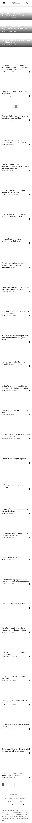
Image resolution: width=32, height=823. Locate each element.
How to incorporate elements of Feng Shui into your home (14, 363)
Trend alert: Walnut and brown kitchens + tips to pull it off (14, 216)
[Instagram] (8, 804)
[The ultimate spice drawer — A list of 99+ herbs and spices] (16, 254)
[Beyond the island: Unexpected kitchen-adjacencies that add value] (16, 131)
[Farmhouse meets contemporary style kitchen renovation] (16, 524)
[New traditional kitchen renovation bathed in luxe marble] (16, 181)
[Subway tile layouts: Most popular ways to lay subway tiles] (16, 107)
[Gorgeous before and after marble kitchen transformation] (16, 302)
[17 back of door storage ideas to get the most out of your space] (16, 500)
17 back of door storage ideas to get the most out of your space (16, 510)
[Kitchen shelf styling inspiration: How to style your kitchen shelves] (16, 570)
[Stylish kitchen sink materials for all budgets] (16, 715)
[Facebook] (12, 804)
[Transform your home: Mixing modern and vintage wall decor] (16, 619)
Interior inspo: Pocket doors (13, 557)
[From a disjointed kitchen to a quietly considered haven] (16, 40)
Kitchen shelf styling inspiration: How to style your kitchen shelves (15, 581)
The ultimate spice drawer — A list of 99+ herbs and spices (15, 264)
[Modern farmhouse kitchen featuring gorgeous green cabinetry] (16, 474)
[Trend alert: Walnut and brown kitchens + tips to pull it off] (16, 205)
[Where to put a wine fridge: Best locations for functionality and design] (16, 326)
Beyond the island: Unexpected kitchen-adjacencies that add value (16, 141)
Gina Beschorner (6, 218)
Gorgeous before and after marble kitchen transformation (15, 312)
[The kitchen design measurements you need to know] (16, 425)
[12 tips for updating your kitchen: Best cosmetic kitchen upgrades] (16, 377)
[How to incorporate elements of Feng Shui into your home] (16, 353)
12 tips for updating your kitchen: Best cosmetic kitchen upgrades (15, 387)
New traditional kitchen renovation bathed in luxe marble (15, 192)
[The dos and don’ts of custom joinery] (16, 594)
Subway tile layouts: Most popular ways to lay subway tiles (15, 117)
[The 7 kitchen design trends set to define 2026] (16, 82)
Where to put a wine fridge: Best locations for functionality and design (15, 338)
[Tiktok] (19, 804)
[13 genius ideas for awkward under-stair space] (16, 643)
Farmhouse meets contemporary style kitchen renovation (15, 534)
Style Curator (5, 71)
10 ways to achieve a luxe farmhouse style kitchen (12, 240)
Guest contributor (6, 366)
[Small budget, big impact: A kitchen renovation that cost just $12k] (16, 13)
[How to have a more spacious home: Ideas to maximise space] (16, 764)
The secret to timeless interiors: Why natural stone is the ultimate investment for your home (15, 68)
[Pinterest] (16, 804)
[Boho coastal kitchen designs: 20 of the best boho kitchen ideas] (16, 740)
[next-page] (13, 784)
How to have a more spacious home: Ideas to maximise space (14, 774)
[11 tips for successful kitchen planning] (16, 667)
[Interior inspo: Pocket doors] (16, 548)
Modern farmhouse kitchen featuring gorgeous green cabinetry (13, 485)
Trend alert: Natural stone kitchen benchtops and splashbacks (15, 288)
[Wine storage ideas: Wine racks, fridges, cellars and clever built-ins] (16, 26)
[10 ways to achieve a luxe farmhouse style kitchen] (16, 230)
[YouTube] (23, 804)
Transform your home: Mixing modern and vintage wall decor (14, 629)
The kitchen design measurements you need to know (16, 435)
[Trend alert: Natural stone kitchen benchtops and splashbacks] (16, 278)
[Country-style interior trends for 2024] (16, 691)
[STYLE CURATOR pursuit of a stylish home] (16, 3)
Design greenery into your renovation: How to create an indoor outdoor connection (16, 166)
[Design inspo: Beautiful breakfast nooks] (16, 401)
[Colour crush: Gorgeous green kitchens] (16, 449)
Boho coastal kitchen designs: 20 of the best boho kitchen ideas (16, 750)
